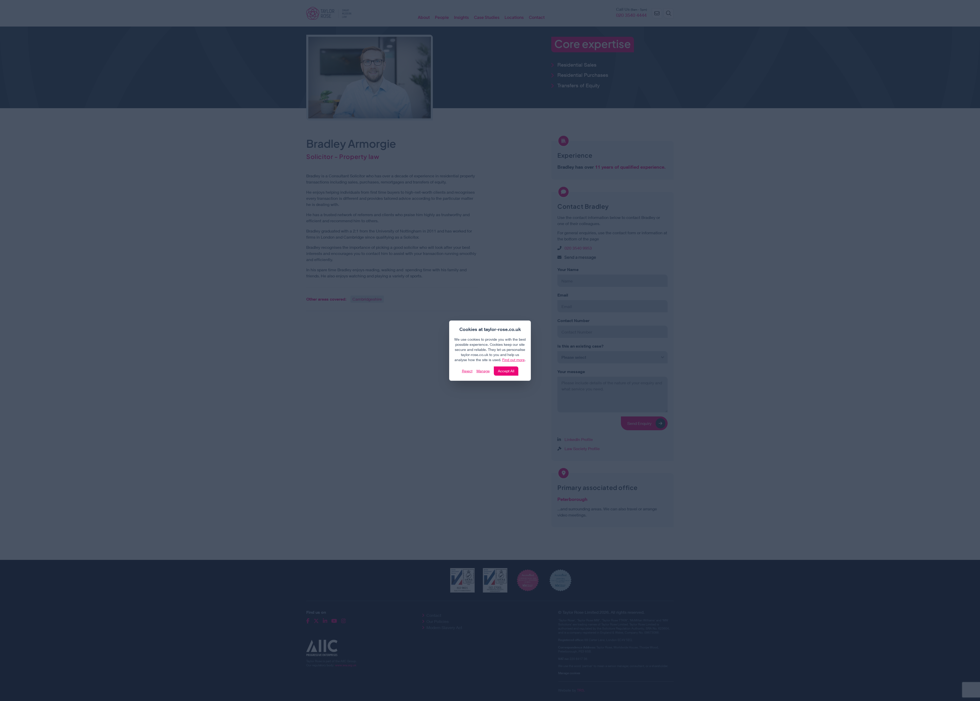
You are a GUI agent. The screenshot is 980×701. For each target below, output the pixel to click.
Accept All (506, 371)
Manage (483, 371)
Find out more (513, 360)
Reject (467, 371)
